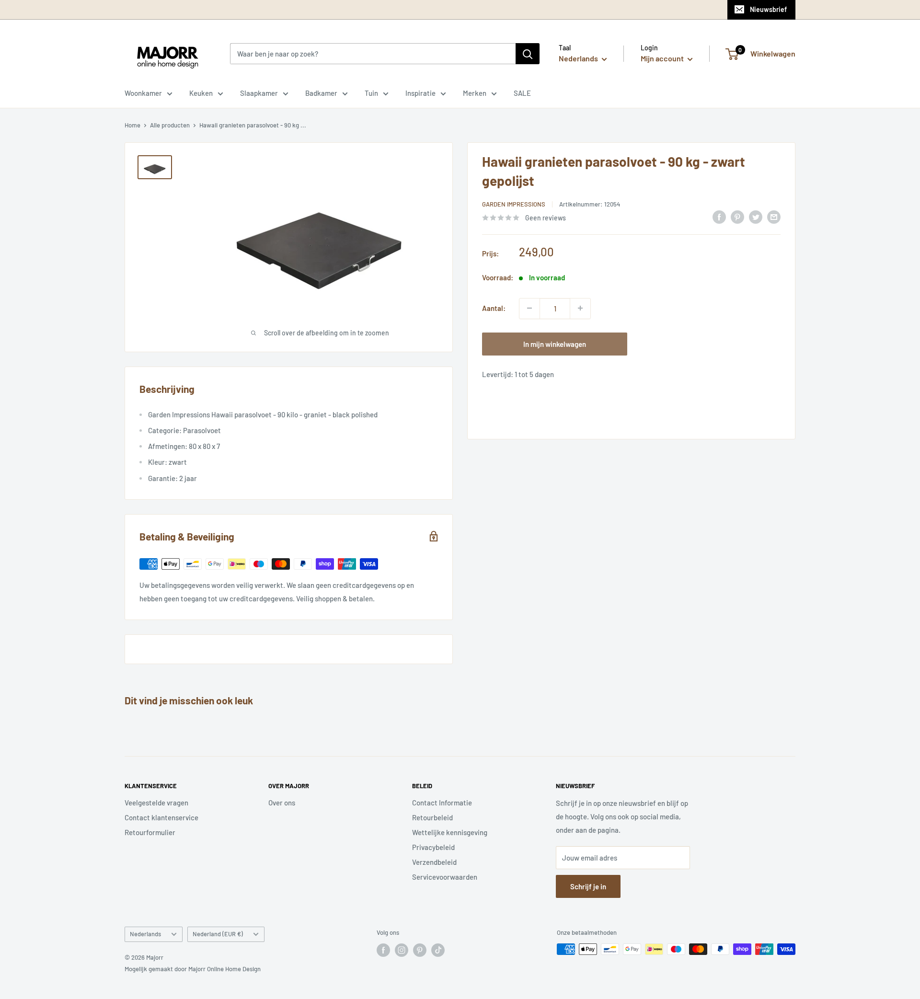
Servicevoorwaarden (444, 877)
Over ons (281, 802)
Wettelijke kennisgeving (449, 832)
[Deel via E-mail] (774, 216)
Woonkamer (143, 93)
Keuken (201, 93)
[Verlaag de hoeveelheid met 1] (529, 308)
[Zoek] (528, 53)
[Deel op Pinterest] (737, 216)
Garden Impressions (513, 204)
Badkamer (321, 93)
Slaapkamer (259, 93)
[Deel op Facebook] (719, 216)
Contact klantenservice (161, 817)
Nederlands (145, 934)
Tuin (371, 93)
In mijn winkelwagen (554, 343)
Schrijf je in (588, 886)
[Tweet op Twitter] (755, 216)
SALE (522, 93)
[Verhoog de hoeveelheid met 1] (580, 308)
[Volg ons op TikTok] (438, 950)
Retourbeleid (432, 817)
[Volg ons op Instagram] (401, 950)
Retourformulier (150, 832)
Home (132, 125)
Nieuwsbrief (768, 9)
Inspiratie (420, 93)
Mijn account (663, 58)
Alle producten (170, 125)
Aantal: (494, 308)
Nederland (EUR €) (218, 934)
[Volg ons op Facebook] (383, 950)
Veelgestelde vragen (156, 802)
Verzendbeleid (434, 862)
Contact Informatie (442, 802)
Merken (474, 93)
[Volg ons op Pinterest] (419, 950)
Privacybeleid (433, 847)
